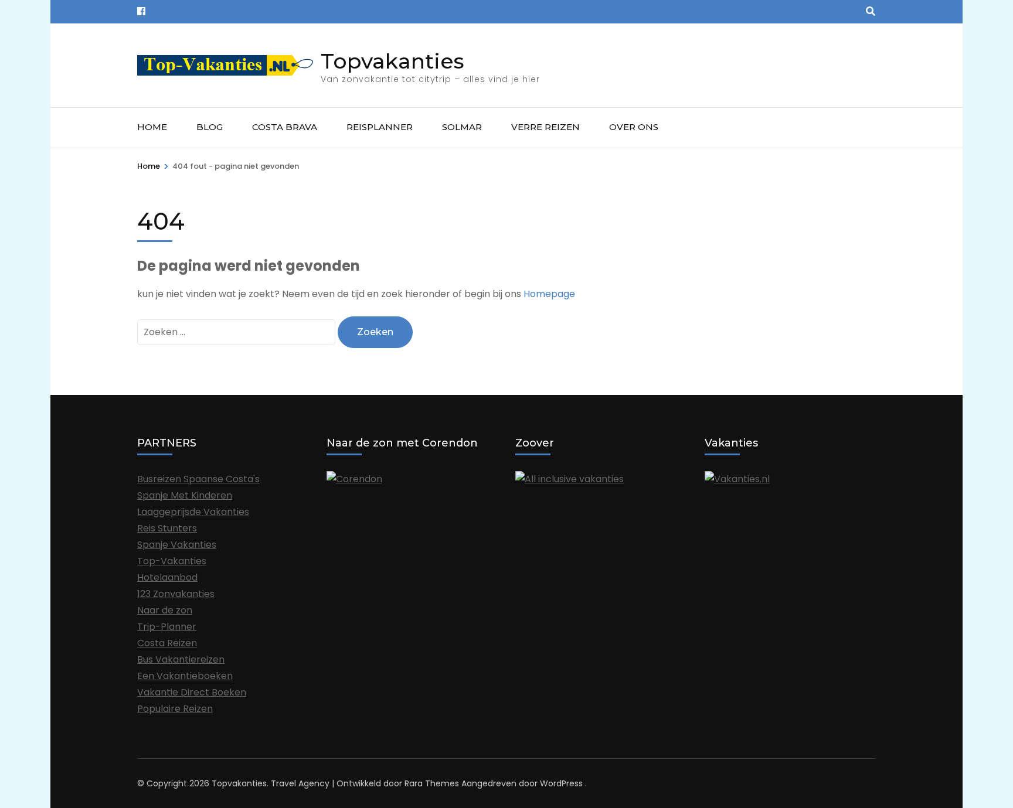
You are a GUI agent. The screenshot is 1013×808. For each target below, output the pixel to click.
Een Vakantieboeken (185, 676)
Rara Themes (431, 783)
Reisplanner (379, 126)
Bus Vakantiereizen (181, 659)
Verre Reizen (545, 126)
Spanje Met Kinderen (184, 495)
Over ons (633, 126)
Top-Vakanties (171, 561)
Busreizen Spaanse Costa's (198, 479)
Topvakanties (392, 61)
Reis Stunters (167, 528)
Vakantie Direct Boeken (191, 692)
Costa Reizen (167, 643)
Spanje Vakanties (176, 544)
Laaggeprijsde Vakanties (193, 512)
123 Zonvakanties (176, 594)
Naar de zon (164, 610)
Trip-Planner (166, 626)
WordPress (561, 783)
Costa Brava (284, 126)
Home (152, 126)
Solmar (462, 126)
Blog (209, 126)
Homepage (549, 294)
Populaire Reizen (175, 708)
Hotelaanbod (167, 577)
